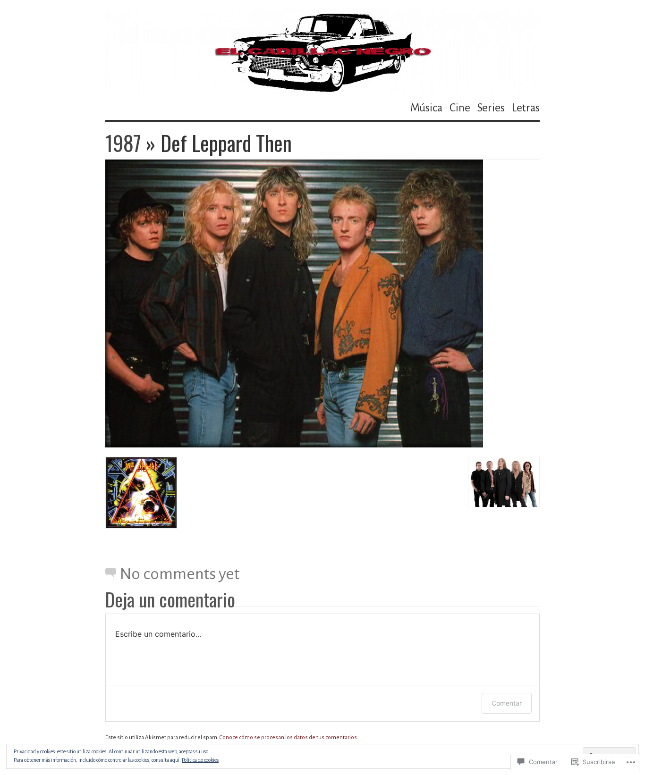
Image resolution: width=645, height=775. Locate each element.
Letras (526, 108)
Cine (460, 108)
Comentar (507, 703)
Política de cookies (200, 760)
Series (491, 108)
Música (426, 108)
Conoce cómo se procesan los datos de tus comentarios (288, 737)
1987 (123, 142)
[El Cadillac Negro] (322, 51)
